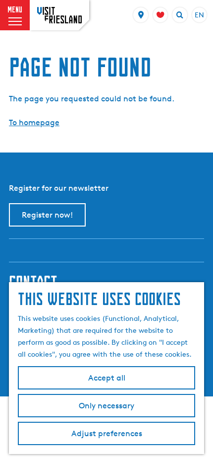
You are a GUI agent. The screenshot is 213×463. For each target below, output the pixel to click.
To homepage (34, 122)
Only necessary (106, 405)
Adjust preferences (106, 433)
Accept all (106, 378)
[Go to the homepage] (59, 15)
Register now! (47, 215)
